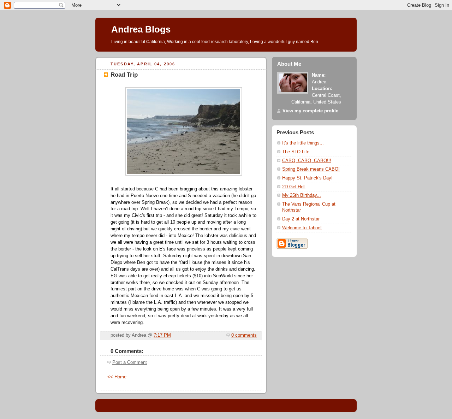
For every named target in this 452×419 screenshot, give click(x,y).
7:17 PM (162, 335)
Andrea (319, 81)
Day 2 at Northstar (301, 219)
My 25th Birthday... (301, 195)
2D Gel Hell (293, 186)
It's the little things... (303, 143)
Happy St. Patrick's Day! (307, 178)
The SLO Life (295, 151)
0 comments (244, 335)
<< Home (116, 376)
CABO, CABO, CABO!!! (306, 160)
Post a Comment (129, 362)
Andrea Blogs (141, 29)
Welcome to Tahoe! (302, 227)
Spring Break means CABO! (311, 169)
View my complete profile (310, 110)
